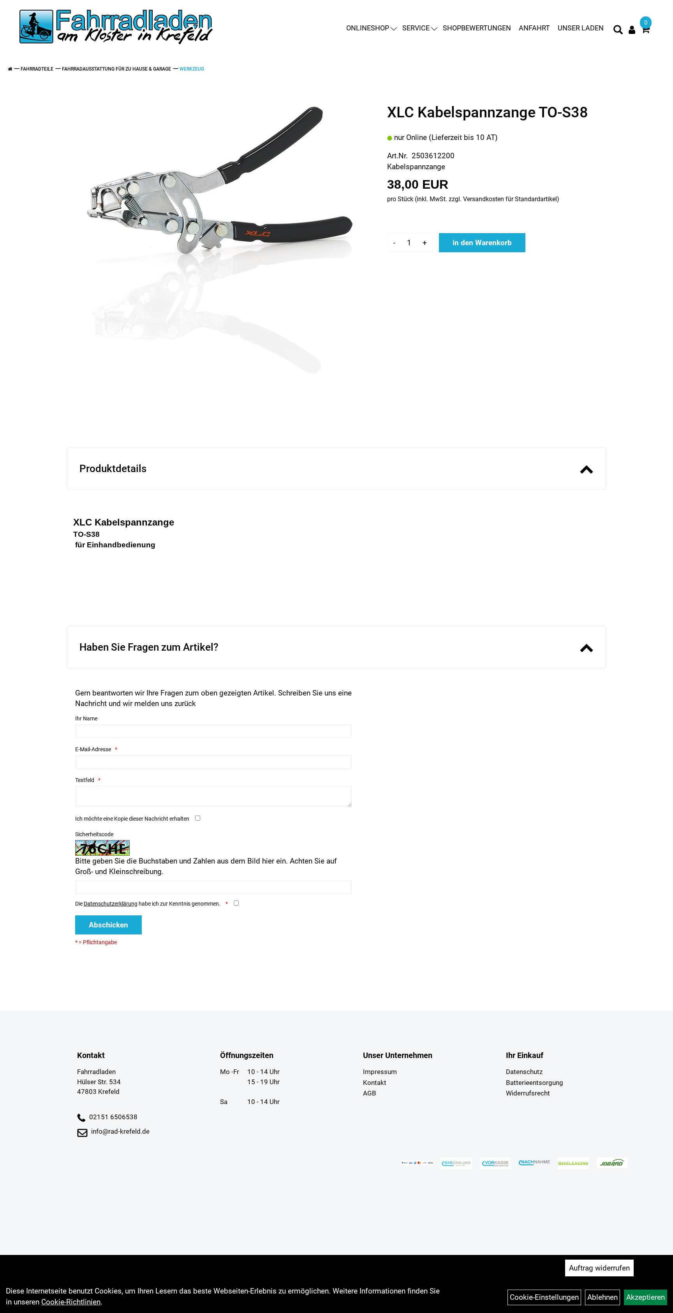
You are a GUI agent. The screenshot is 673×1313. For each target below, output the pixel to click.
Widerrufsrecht (528, 1093)
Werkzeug (192, 69)
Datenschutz (524, 1072)
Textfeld (84, 780)
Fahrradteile (37, 69)
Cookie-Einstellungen (544, 1297)
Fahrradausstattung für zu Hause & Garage (116, 69)
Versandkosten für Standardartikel (510, 199)
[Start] (10, 69)
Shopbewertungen (477, 28)
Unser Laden (581, 28)
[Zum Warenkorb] (645, 30)
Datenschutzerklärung (110, 904)
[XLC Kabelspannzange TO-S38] (221, 238)
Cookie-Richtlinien (70, 1301)
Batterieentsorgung (534, 1082)
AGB (369, 1093)
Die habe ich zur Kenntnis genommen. (148, 904)
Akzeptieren (645, 1297)
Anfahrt (534, 28)
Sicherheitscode (94, 834)
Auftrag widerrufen (599, 1267)
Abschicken (108, 924)
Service (416, 28)
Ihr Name (86, 718)
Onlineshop (367, 28)
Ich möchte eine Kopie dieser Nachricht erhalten (132, 819)
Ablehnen (602, 1297)
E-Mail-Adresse (93, 749)
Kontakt (374, 1082)
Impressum (380, 1072)
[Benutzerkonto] (632, 30)
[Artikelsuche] (618, 30)
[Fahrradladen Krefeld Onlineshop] (116, 28)
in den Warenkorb (482, 242)
